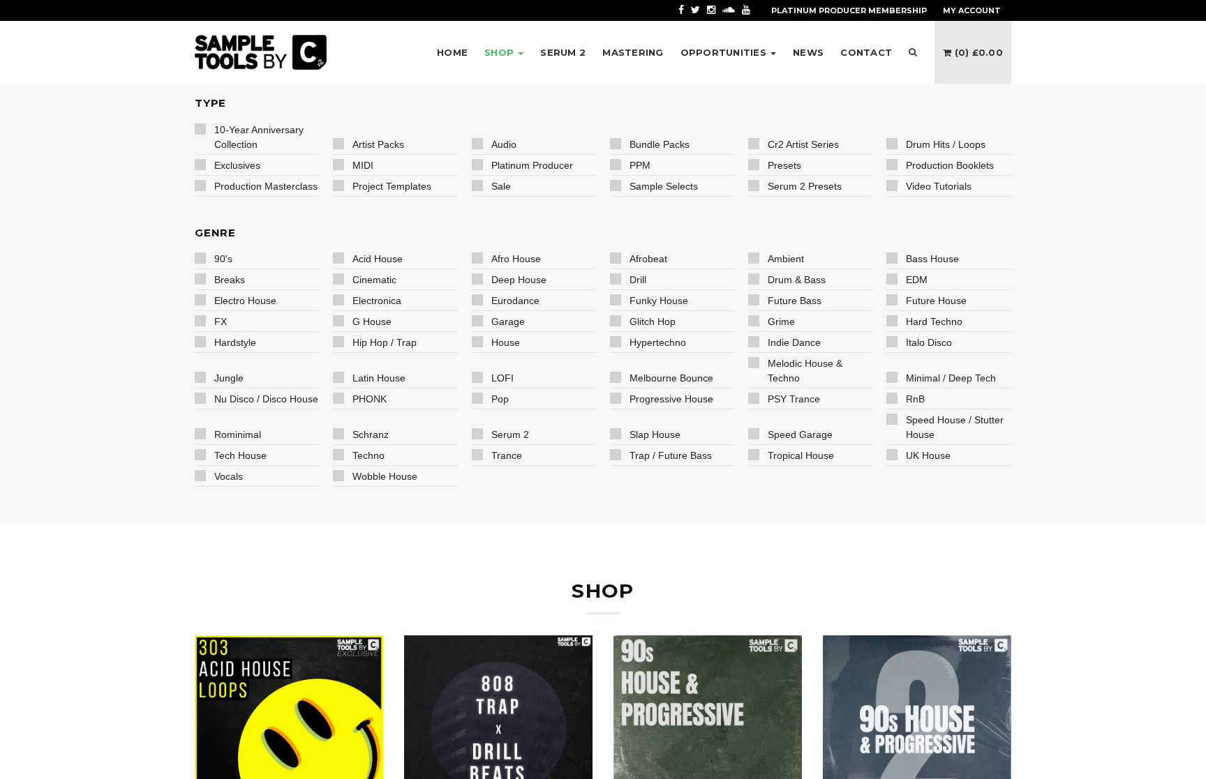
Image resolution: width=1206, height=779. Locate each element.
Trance (506, 455)
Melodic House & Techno (805, 371)
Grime (781, 321)
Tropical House (801, 455)
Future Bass (794, 300)
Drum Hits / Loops (945, 144)
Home (452, 52)
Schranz (370, 434)
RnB (915, 398)
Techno (368, 455)
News (808, 52)
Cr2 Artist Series (803, 144)
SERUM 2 (563, 52)
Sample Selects (664, 186)
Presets (784, 165)
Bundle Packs (660, 144)
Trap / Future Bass (671, 455)
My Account (972, 10)
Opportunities (725, 52)
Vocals (228, 476)
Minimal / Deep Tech (951, 378)
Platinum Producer (532, 165)
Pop (500, 398)
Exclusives (237, 165)
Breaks (229, 279)
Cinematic (374, 279)
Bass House (932, 258)
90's (223, 258)
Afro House (516, 258)
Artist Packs (378, 144)
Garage (508, 321)
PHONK (369, 398)
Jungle (229, 378)
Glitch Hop (653, 321)
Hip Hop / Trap (384, 342)
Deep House (518, 279)
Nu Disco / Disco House (266, 398)
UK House (928, 455)
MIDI (362, 165)
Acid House (377, 258)
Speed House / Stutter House (955, 427)
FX (220, 321)
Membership (849, 10)
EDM (917, 279)
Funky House (659, 300)
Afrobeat (648, 258)
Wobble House (384, 476)
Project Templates (391, 186)
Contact (866, 52)
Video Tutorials (939, 186)
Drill (638, 279)
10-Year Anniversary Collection (259, 137)
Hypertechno (658, 342)
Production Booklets (950, 165)
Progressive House (671, 398)
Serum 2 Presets (805, 186)
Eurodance (515, 300)
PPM (640, 165)
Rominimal (237, 434)
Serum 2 (510, 434)
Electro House (245, 300)
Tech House (240, 455)
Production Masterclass (266, 186)
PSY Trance (794, 398)
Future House (936, 300)
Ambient (786, 258)
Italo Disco (929, 342)
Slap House (655, 434)
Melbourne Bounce (671, 378)
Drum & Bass (797, 279)
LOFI (502, 378)
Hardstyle (235, 342)
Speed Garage (800, 434)
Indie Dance (794, 342)
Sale (501, 186)
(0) (977, 52)
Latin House (378, 378)
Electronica (376, 300)
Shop (500, 52)
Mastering (632, 52)
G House (372, 321)
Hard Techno (934, 321)
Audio (503, 144)
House (505, 342)
